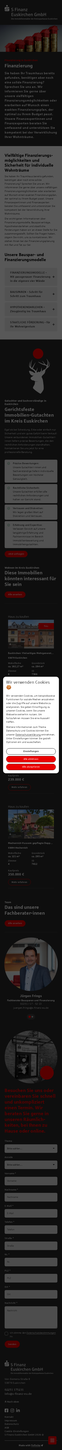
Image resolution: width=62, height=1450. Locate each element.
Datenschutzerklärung (28, 734)
